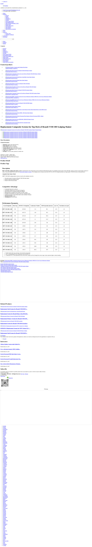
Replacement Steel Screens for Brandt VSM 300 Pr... (14, 333)
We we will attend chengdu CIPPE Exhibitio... (10, 349)
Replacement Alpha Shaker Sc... (12, 107)
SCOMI (7, 20)
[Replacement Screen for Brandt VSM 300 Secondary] (12, 321)
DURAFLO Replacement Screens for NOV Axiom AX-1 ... (15, 328)
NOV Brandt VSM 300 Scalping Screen (9, 267)
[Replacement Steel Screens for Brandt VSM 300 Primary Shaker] (14, 330)
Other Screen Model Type (8, 56)
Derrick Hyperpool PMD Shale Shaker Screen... (11, 354)
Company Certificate (10, 34)
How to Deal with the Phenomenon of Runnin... (11, 363)
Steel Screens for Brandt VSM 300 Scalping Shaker (11, 269)
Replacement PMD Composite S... (12, 97)
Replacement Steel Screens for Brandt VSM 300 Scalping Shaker (16, 261)
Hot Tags (22, 373)
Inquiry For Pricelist (4, 372)
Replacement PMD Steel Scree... (12, 101)
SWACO (7, 17)
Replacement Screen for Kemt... (12, 123)
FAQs (4, 31)
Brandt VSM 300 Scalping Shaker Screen (9, 265)
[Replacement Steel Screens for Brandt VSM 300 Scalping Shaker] (14, 306)
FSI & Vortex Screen (10, 21)
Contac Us (5, 1)
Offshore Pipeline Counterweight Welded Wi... (10, 344)
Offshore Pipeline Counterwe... (12, 68)
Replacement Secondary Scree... (12, 87)
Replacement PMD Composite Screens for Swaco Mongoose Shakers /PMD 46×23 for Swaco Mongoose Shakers (27, 260)
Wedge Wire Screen (9, 25)
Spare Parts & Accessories (11, 29)
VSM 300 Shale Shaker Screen (7, 271)
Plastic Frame (8, 24)
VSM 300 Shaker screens (6, 270)
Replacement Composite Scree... (12, 74)
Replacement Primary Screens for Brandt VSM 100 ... (14, 318)
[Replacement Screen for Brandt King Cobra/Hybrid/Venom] (13, 311)
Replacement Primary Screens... (12, 84)
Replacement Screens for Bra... (12, 78)
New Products (8, 26)
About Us (5, 32)
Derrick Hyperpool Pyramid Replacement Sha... (11, 359)
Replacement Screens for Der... (12, 114)
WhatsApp (10, 378)
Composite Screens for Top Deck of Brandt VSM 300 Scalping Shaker (15, 266)
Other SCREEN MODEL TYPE (12, 23)
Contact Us (5, 35)
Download (5, 36)
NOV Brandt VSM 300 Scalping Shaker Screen (10, 268)
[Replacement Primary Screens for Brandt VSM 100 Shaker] (13, 316)
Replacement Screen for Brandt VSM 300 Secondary (14, 323)
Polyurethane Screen (10, 22)
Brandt (7, 16)
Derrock (7, 15)
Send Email (3, 376)
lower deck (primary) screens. (26, 171)
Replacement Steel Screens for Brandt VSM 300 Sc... (14, 309)
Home (4, 13)
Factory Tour (8, 33)
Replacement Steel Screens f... (11, 71)
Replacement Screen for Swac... (12, 120)
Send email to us (4, 158)
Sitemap (26, 373)
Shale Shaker (8, 27)
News (4, 30)
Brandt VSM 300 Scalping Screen (7, 263)
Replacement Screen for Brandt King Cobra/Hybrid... (14, 313)
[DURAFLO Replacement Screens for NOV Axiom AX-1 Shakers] (14, 325)
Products (4, 14)
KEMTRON (8, 18)
